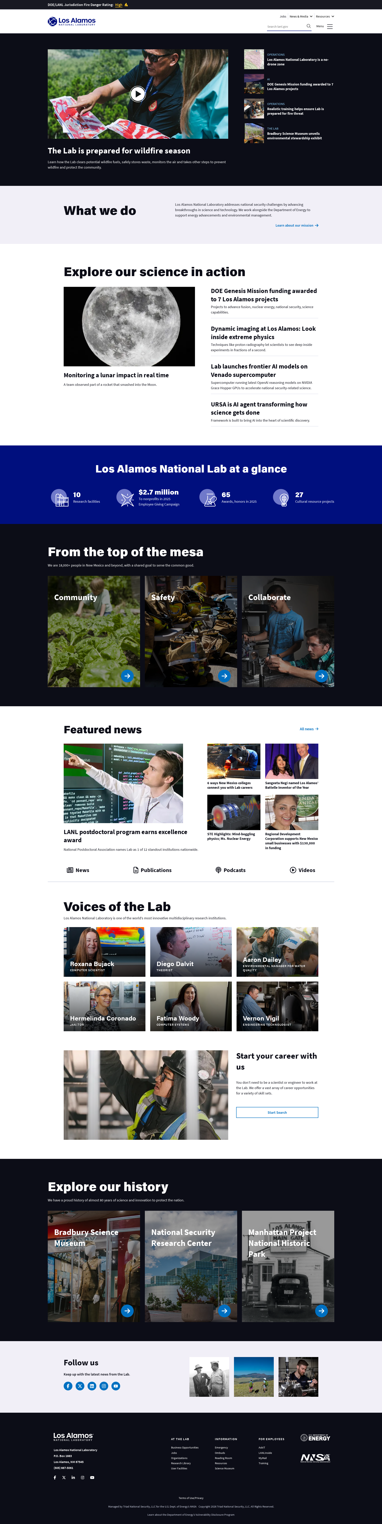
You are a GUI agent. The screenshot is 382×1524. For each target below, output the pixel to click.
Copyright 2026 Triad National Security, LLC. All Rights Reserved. (236, 1506)
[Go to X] (64, 1477)
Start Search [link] (277, 1112)
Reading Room (223, 1458)
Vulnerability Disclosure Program (215, 1514)
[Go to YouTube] (92, 1477)
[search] (309, 26)
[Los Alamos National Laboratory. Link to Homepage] (72, 21)
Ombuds (220, 1453)
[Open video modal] (138, 94)
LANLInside (265, 1453)
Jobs (283, 16)
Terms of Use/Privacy (191, 1498)
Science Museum (224, 1468)
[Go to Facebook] (55, 1477)
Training (263, 1463)
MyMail (263, 1458)
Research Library (181, 1463)
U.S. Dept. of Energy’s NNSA (181, 1506)
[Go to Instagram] (82, 1477)
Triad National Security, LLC (139, 1506)
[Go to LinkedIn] (73, 1477)
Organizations (179, 1458)
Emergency (221, 1447)
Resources (221, 1463)
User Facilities (179, 1468)
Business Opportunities (185, 1447)
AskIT (262, 1447)
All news (307, 728)
